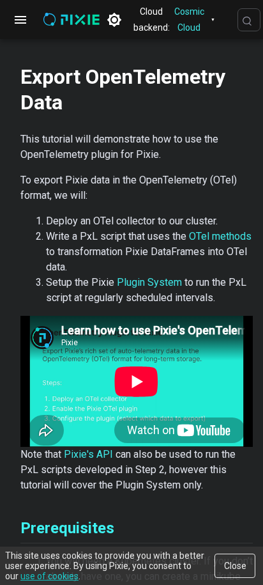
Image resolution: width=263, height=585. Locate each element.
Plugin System (149, 282)
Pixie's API (88, 454)
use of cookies (49, 576)
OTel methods (220, 236)
